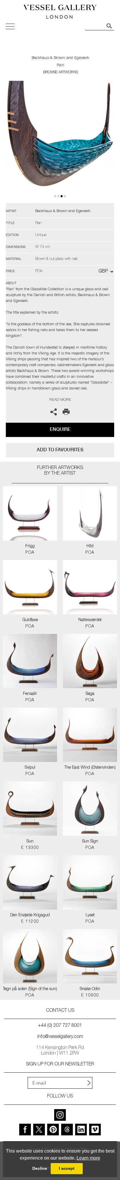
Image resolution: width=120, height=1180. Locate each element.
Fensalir (30, 694)
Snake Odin (90, 989)
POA (29, 553)
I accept (67, 1168)
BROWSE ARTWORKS (60, 72)
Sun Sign (90, 842)
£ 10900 (90, 996)
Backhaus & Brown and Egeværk (60, 58)
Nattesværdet (90, 620)
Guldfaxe (30, 620)
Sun (30, 842)
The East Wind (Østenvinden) (90, 768)
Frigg (30, 546)
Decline (39, 1168)
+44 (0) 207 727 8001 (60, 1026)
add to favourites (60, 449)
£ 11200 (30, 922)
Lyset (90, 915)
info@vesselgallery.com (60, 1037)
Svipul (30, 768)
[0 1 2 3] (60, 142)
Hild (90, 546)
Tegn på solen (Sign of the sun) (30, 989)
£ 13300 (30, 848)
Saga (90, 694)
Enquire (60, 429)
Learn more (88, 1157)
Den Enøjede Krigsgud (30, 915)
